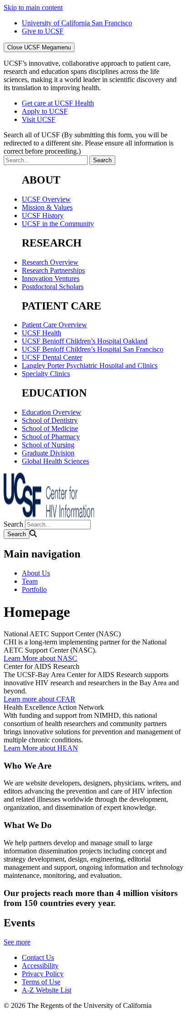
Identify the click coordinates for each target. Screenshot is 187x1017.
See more (17, 942)
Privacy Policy (43, 974)
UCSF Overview (46, 199)
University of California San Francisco (77, 23)
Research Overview (50, 262)
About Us (36, 573)
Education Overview (51, 412)
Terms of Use (41, 982)
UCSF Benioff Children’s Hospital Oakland (85, 341)
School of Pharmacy (51, 437)
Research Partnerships (53, 270)
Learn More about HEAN (41, 748)
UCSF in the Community (58, 224)
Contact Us (38, 957)
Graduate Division (48, 453)
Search (13, 524)
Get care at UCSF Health (58, 103)
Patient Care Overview (54, 325)
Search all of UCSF (88, 143)
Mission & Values (47, 207)
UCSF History (43, 215)
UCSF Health (41, 333)
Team (30, 581)
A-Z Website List (46, 990)
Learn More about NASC (40, 658)
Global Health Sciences (55, 461)
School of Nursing (48, 445)
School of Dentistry (50, 420)
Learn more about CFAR (39, 699)
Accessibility (40, 965)
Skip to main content (33, 7)
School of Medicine (50, 428)
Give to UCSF (43, 31)
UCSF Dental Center (52, 357)
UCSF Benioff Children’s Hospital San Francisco (92, 349)
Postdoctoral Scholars (53, 287)
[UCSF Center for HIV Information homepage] (49, 515)
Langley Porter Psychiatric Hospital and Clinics (89, 365)
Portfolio (34, 589)
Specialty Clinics (46, 374)
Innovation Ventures (50, 278)
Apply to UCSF (45, 111)
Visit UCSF (38, 119)
